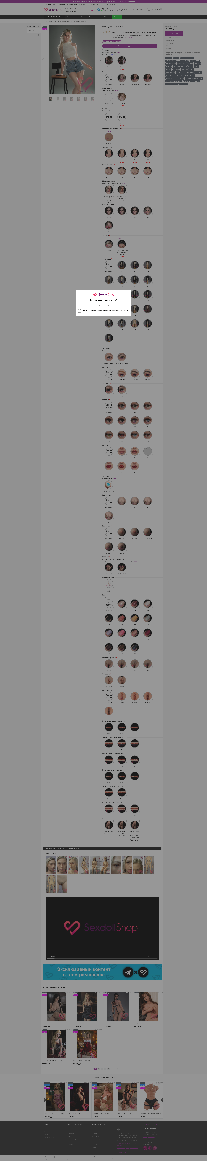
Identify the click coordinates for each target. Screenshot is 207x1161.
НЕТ (107, 306)
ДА (99, 306)
